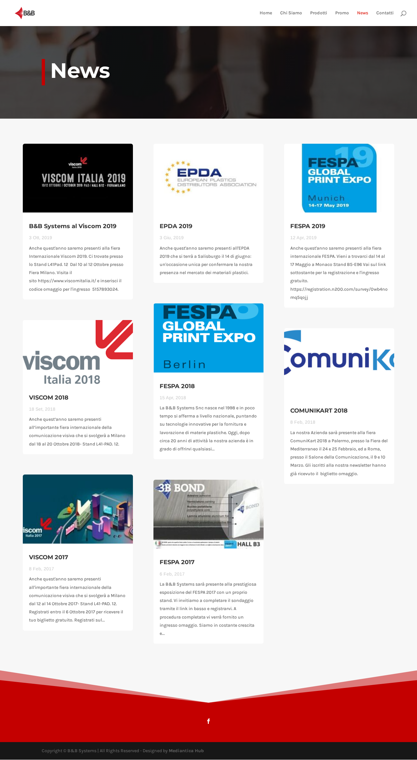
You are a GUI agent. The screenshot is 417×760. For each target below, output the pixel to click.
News (362, 13)
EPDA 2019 (176, 226)
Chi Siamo (291, 13)
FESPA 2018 (177, 386)
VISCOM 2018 (48, 397)
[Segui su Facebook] (208, 721)
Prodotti (318, 13)
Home (266, 13)
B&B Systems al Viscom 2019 (72, 226)
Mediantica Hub (186, 750)
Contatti (385, 13)
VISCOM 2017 (48, 557)
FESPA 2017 (177, 562)
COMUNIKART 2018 (319, 410)
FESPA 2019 (307, 226)
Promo (342, 13)
